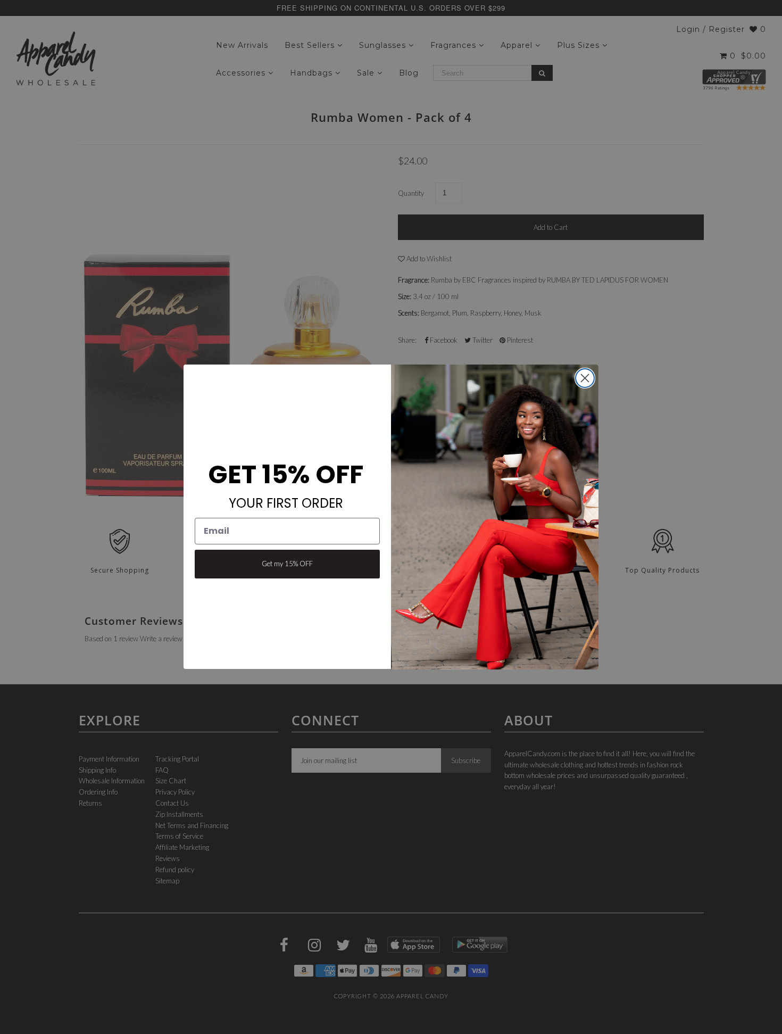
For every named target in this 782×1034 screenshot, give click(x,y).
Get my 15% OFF (287, 564)
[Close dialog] (585, 378)
